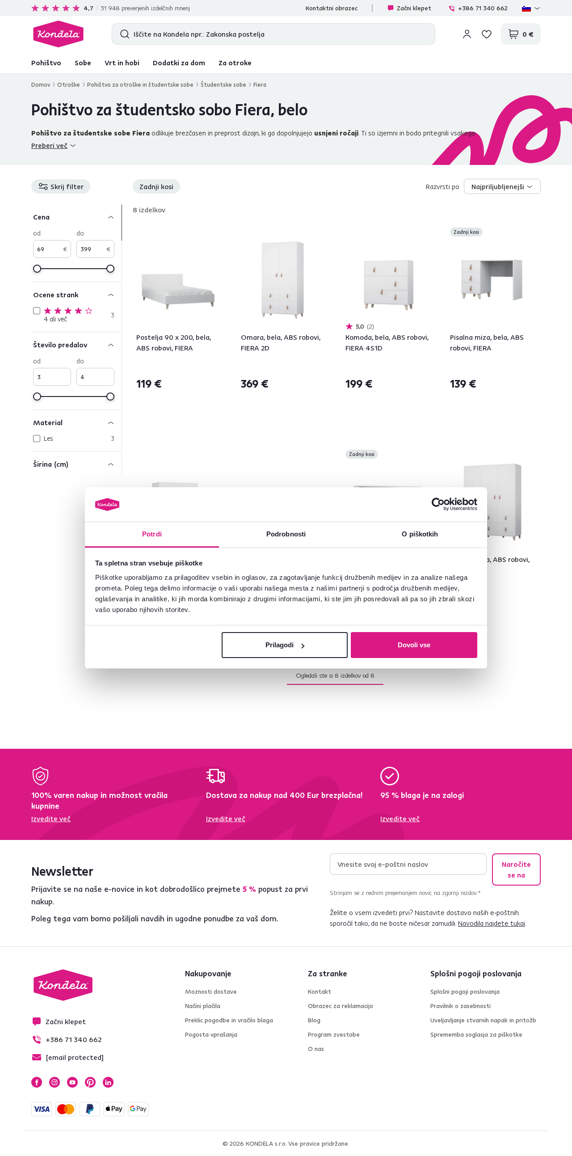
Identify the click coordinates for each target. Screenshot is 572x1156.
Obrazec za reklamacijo (340, 1006)
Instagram (54, 1082)
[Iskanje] (123, 34)
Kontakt (319, 991)
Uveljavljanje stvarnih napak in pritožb (483, 1020)
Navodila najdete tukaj (491, 923)
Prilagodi (279, 645)
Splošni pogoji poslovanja (465, 991)
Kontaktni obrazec (332, 8)
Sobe (83, 62)
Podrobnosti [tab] (286, 534)
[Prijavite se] (467, 34)
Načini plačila (202, 1006)
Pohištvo (46, 62)
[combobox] (502, 186)
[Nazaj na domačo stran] (58, 34)
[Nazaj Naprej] (178, 280)
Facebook (36, 1082)
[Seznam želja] (486, 34)
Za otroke (235, 62)
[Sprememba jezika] (531, 8)
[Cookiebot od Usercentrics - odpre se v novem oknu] (438, 504)
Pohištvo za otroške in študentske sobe (140, 84)
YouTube (72, 1082)
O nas (316, 1049)
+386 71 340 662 (483, 8)
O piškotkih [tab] (420, 534)
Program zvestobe (334, 1034)
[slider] (37, 269)
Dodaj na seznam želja (214, 233)
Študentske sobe (223, 84)
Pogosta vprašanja (211, 1034)
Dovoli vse (414, 645)
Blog (314, 1020)
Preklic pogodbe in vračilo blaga (229, 1020)
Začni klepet (414, 8)
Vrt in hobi (122, 62)
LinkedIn (108, 1082)
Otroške (68, 84)
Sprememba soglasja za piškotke (476, 1034)
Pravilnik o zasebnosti (460, 1006)
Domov (40, 84)
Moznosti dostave (211, 991)
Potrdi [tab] (152, 534)
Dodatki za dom (179, 62)
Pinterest (90, 1082)
